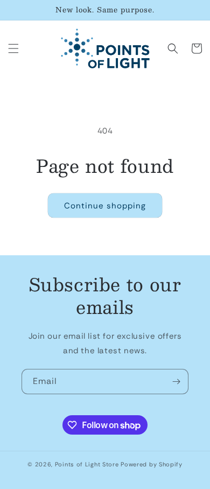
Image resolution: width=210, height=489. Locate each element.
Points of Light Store (87, 464)
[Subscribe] (176, 381)
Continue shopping (105, 205)
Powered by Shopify (152, 464)
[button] (13, 48)
